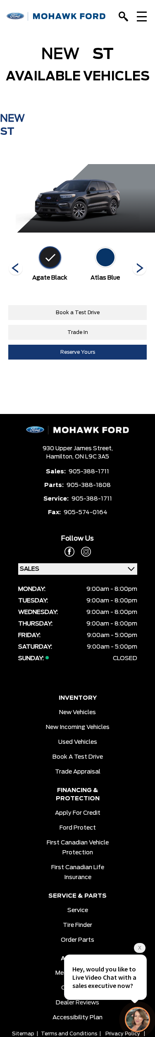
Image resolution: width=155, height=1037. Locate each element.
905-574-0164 (85, 512)
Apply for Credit (77, 813)
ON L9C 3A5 (92, 457)
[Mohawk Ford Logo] (56, 16)
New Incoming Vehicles (78, 727)
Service (77, 910)
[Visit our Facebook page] (69, 552)
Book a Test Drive (78, 312)
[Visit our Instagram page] (82, 552)
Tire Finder (77, 925)
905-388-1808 (89, 485)
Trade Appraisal (77, 772)
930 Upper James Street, (78, 448)
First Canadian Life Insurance (77, 872)
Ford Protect (78, 828)
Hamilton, (60, 457)
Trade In (77, 332)
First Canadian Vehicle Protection (78, 848)
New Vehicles (77, 712)
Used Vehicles (77, 742)
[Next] (15, 268)
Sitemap (23, 1033)
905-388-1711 (89, 472)
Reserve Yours (77, 352)
